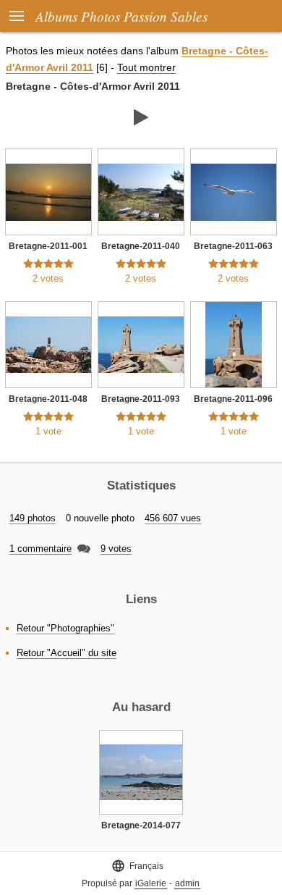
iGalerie (150, 883)
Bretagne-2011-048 (48, 399)
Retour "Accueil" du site (66, 652)
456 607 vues (173, 518)
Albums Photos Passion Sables (121, 16)
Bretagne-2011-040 (140, 246)
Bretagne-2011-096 (233, 399)
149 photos (32, 518)
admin (187, 883)
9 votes (116, 548)
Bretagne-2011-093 (140, 399)
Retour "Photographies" (65, 628)
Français (137, 866)
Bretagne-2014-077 (141, 825)
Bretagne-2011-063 (233, 246)
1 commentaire (40, 548)
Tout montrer (146, 67)
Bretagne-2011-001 (48, 246)
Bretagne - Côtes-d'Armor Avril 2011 (93, 86)
